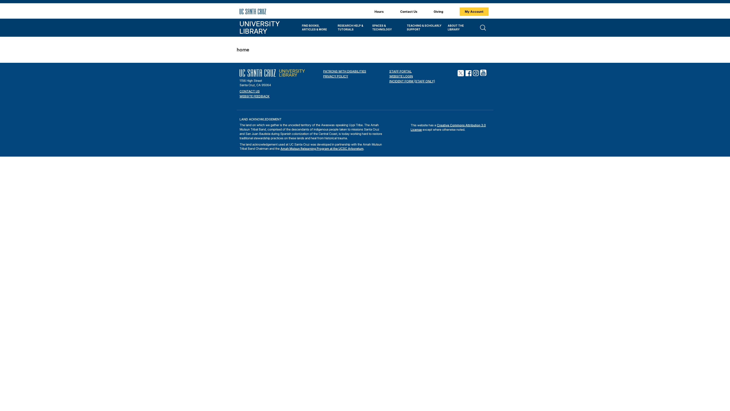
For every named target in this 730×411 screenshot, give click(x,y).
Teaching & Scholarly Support (424, 27)
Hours (379, 12)
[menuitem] (317, 28)
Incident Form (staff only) (412, 81)
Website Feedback (255, 96)
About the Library (456, 27)
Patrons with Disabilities (344, 71)
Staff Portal (400, 71)
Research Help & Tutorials (350, 27)
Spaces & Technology (382, 27)
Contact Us (408, 12)
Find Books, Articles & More (314, 27)
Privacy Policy (335, 76)
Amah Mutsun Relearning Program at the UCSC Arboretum (321, 149)
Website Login (401, 76)
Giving (438, 12)
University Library (260, 27)
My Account (474, 12)
